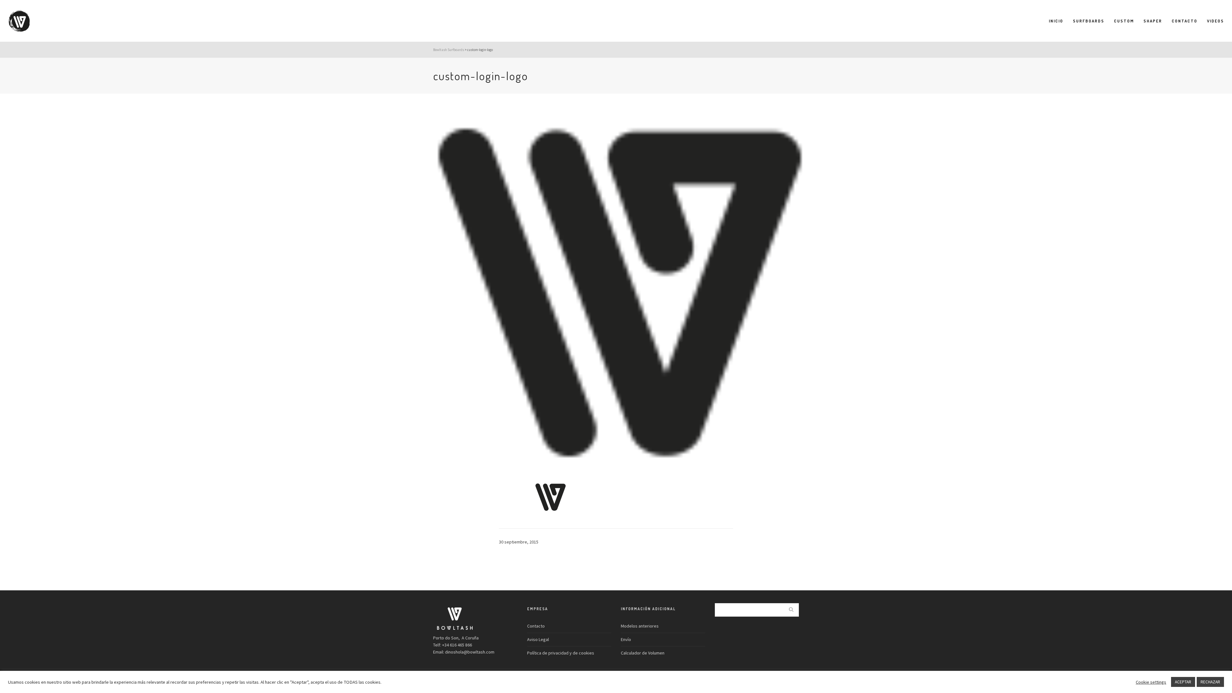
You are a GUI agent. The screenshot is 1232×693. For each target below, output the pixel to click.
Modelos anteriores (640, 626)
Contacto (536, 626)
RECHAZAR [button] (1210, 682)
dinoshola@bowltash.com (469, 652)
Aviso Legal (538, 639)
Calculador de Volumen (642, 653)
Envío (626, 639)
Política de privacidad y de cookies (560, 653)
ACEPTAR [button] (1183, 682)
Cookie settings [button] (1151, 682)
